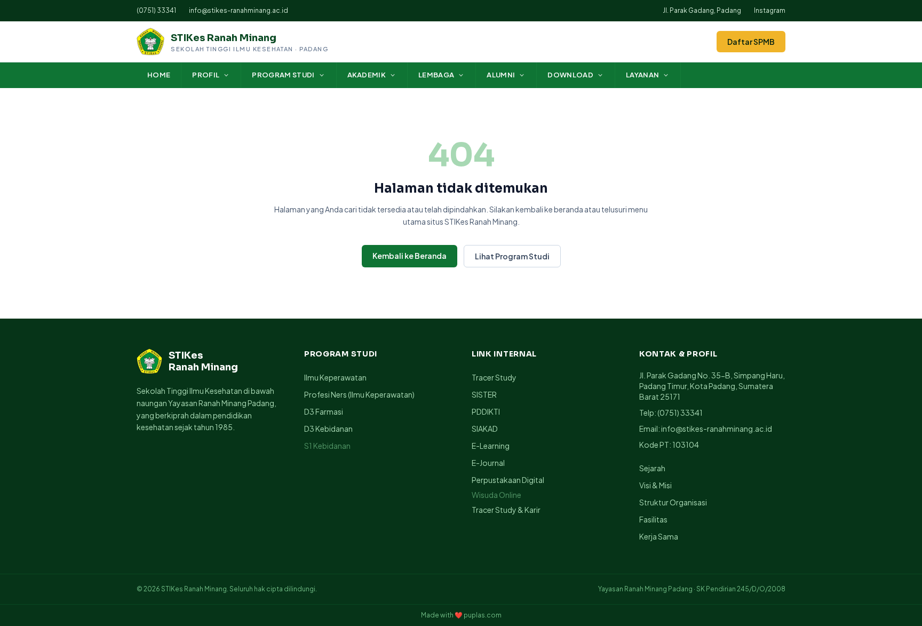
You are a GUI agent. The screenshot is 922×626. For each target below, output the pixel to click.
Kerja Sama (658, 536)
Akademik (366, 74)
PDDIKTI (486, 411)
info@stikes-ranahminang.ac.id (238, 10)
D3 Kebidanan (328, 428)
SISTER (484, 394)
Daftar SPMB (751, 41)
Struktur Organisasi (673, 502)
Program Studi (283, 74)
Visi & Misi (655, 485)
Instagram (769, 10)
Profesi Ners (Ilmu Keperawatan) (359, 394)
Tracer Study (494, 377)
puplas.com (483, 615)
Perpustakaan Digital (508, 480)
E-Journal (488, 462)
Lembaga (436, 74)
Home (158, 74)
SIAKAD (485, 428)
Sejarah (652, 468)
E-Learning (491, 445)
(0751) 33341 (156, 10)
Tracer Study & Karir (506, 509)
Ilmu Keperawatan (335, 377)
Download (570, 74)
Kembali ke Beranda (409, 255)
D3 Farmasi (323, 411)
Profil (205, 74)
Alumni (501, 74)
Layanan (642, 74)
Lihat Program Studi (512, 256)
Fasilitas (653, 519)
